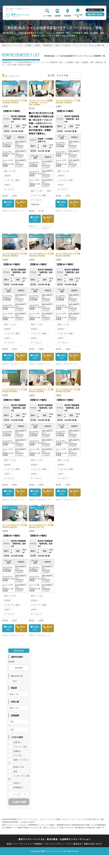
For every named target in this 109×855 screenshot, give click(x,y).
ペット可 (17, 755)
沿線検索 (57, 15)
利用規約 (38, 844)
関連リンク (12, 844)
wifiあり (17, 783)
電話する (23, 203)
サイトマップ (25, 844)
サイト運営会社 (74, 844)
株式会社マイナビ (17, 210)
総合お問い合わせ (95, 14)
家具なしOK (18, 766)
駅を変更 (19, 667)
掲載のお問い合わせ (93, 844)
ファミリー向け (20, 746)
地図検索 (67, 15)
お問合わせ (9, 203)
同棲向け (17, 751)
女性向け (17, 742)
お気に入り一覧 (96, 10)
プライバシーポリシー (55, 844)
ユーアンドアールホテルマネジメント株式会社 (41, 227)
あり (15, 681)
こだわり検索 (78, 16)
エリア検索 (47, 15)
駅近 (15, 771)
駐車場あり (18, 787)
